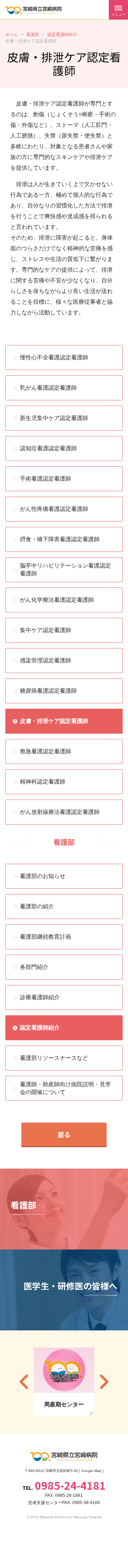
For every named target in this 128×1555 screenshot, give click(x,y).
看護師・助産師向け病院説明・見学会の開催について (65, 1088)
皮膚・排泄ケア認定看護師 (54, 721)
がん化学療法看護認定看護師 (57, 600)
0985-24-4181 (70, 1485)
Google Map (91, 1471)
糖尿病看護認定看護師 (48, 691)
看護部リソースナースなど (54, 1058)
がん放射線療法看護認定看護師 (60, 812)
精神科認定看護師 (42, 782)
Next (104, 1382)
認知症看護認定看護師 (48, 448)
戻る (64, 1134)
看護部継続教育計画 (45, 937)
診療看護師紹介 (40, 997)
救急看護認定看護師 (45, 751)
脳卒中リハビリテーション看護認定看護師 (65, 569)
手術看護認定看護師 (45, 479)
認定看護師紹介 (40, 1028)
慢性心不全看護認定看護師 (54, 357)
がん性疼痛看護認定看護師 (54, 509)
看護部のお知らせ (42, 876)
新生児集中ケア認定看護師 (54, 418)
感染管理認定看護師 (45, 660)
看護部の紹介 (37, 906)
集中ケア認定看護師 (45, 630)
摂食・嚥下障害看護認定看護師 (60, 539)
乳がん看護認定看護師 (48, 388)
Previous (24, 1382)
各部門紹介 (34, 967)
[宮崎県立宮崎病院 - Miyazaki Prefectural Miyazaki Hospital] (33, 10)
